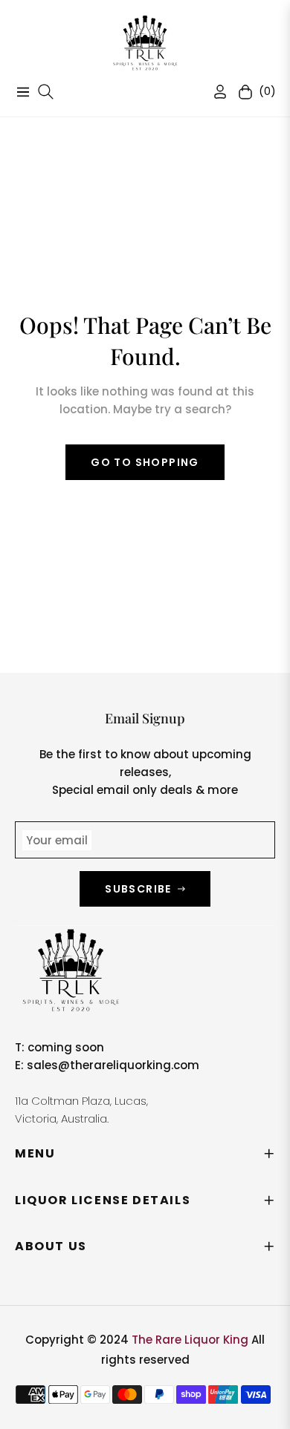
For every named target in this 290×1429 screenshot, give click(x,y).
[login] (214, 92)
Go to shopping (145, 462)
